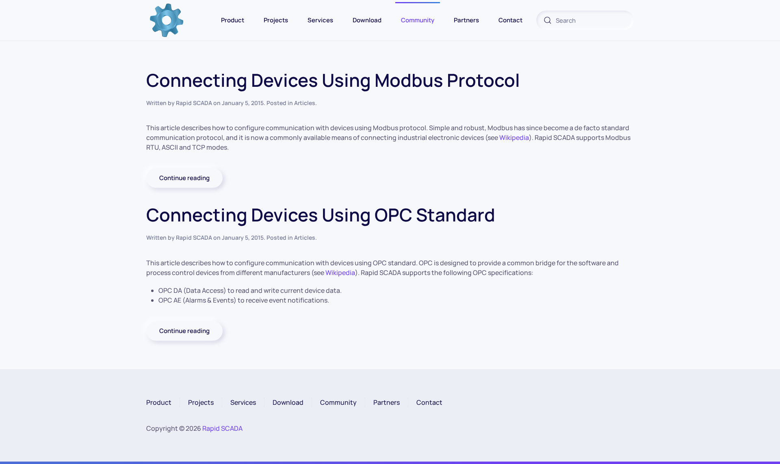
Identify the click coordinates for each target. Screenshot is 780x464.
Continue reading (184, 178)
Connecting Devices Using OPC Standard (320, 214)
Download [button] (367, 20)
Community (338, 402)
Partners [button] (466, 20)
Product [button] (232, 20)
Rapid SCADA (194, 103)
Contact (429, 402)
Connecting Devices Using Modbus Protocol (333, 80)
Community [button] (417, 20)
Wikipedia (514, 137)
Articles (304, 103)
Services (243, 402)
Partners (386, 402)
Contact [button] (510, 20)
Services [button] (320, 20)
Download (288, 402)
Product (158, 402)
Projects (276, 20)
